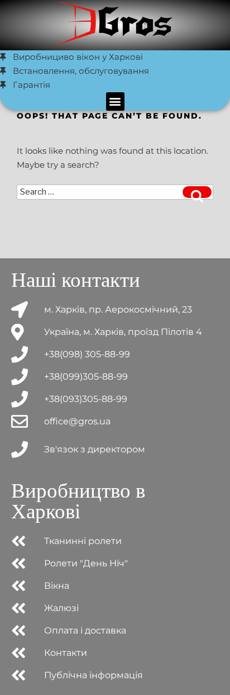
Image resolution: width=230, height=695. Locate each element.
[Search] (197, 192)
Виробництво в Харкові (78, 501)
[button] (115, 101)
